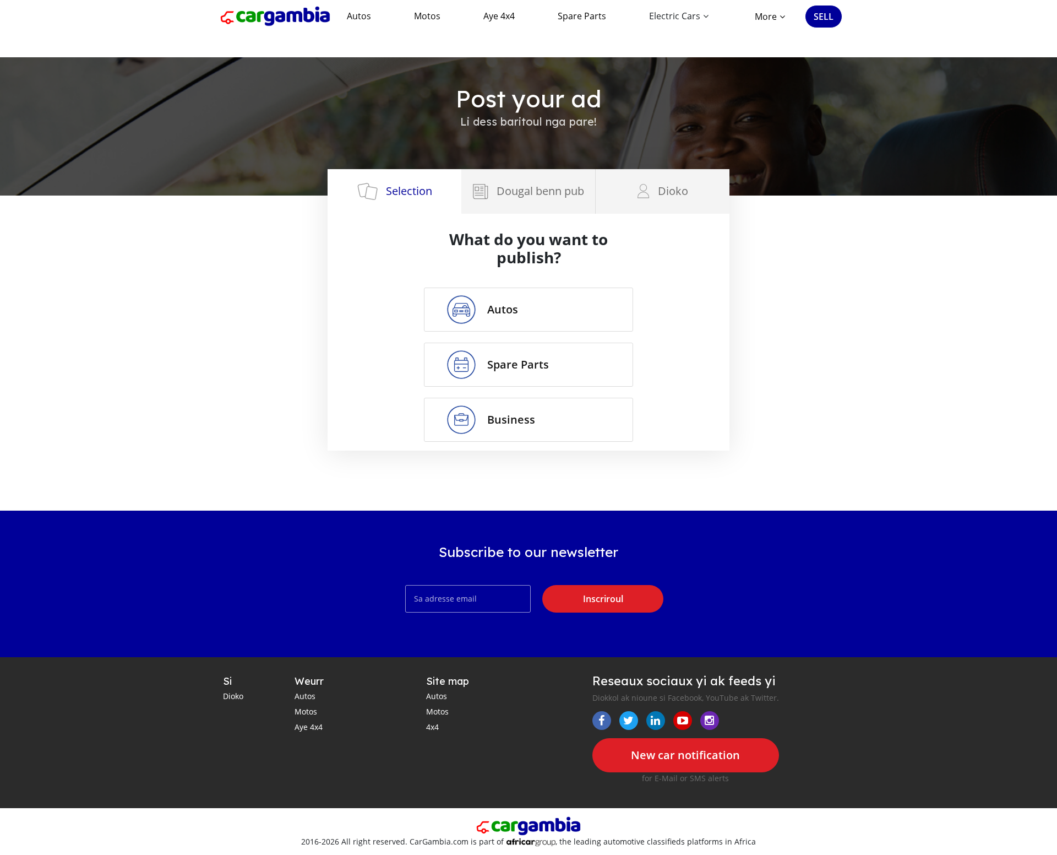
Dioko (233, 696)
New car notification (685, 755)
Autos (359, 16)
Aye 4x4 (499, 16)
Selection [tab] (409, 190)
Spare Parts (582, 16)
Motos (427, 16)
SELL (823, 16)
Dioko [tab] (673, 190)
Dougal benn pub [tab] (540, 190)
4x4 (432, 727)
